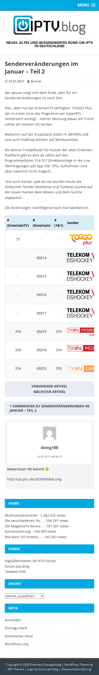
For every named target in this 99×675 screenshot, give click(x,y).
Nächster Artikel (49, 391)
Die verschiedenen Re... (24, 520)
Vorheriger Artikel (49, 386)
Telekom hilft (15, 571)
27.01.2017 (16, 81)
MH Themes (16, 669)
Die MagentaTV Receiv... (24, 526)
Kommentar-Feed (19, 636)
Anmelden (13, 620)
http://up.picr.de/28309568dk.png (34, 479)
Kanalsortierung (18, 531)
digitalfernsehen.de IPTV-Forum (30, 561)
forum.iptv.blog (17, 566)
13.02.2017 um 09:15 (49, 456)
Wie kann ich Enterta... (23, 537)
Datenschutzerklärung (76, 669)
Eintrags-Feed (16, 628)
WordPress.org (16, 644)
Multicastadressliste (21, 515)
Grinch (36, 81)
